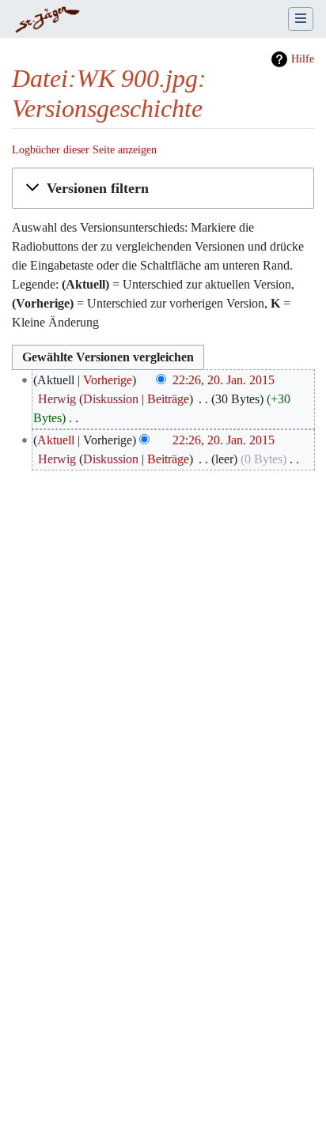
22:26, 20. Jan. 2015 (223, 380)
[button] (163, 188)
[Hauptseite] (47, 20)
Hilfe (302, 59)
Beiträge (168, 399)
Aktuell (55, 440)
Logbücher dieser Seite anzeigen (84, 150)
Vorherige (107, 380)
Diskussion (110, 399)
